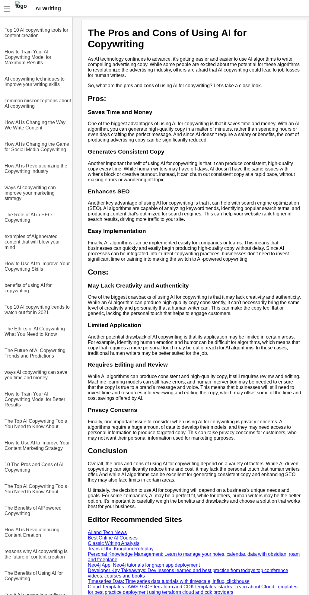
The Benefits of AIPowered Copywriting (33, 510)
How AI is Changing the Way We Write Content (35, 125)
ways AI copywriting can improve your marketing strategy (30, 193)
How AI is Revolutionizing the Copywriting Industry (36, 168)
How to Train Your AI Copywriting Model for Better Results (35, 399)
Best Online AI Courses (113, 537)
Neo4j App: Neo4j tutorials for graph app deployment (144, 565)
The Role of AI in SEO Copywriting (28, 217)
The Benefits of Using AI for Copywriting (34, 576)
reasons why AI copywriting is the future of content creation (36, 554)
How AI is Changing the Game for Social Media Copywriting (37, 147)
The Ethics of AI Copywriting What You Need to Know (35, 331)
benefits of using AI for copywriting (28, 288)
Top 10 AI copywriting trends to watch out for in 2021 (37, 309)
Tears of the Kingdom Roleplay (121, 548)
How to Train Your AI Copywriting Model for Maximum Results (28, 57)
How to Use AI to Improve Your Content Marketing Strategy (37, 445)
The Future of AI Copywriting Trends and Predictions (35, 353)
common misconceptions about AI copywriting (38, 103)
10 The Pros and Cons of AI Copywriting (34, 467)
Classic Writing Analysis (113, 543)
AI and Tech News (107, 532)
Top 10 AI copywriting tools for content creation (36, 32)
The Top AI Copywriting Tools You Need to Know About (36, 423)
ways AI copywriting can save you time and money (36, 375)
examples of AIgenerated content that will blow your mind (32, 242)
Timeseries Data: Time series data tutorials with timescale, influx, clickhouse (169, 581)
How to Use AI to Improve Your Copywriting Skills (37, 266)
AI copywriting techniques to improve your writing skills (35, 81)
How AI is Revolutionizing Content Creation (32, 532)
